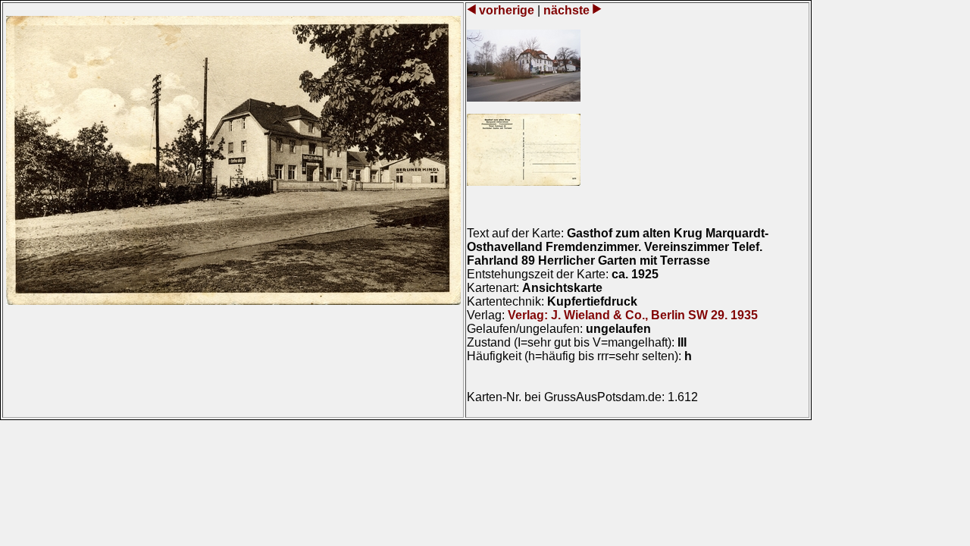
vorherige (506, 10)
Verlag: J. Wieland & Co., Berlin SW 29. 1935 (633, 315)
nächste (566, 10)
